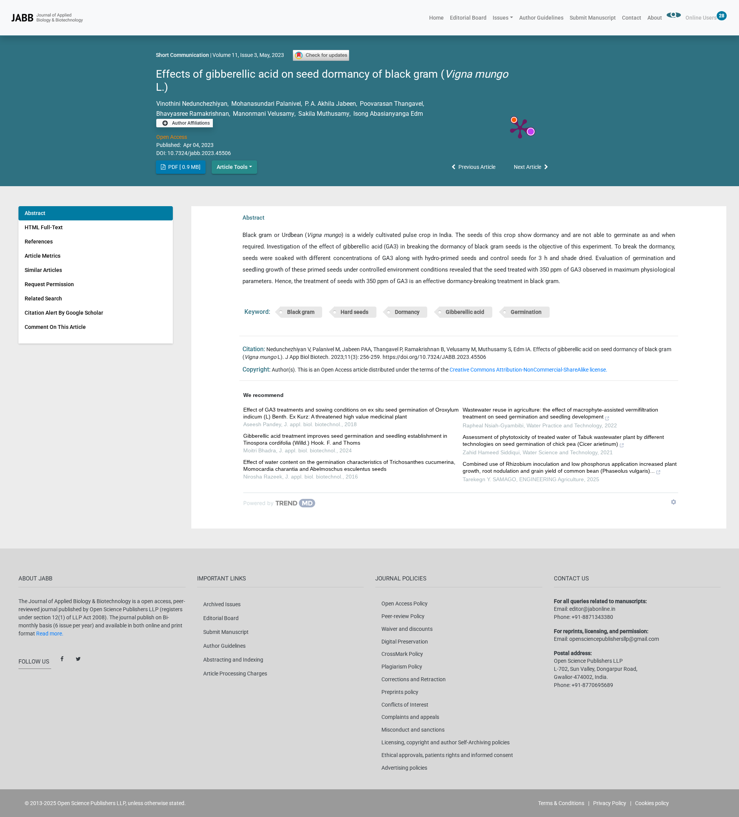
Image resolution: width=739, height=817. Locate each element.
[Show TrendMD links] (673, 502)
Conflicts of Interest (404, 705)
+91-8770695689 (592, 685)
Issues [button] (500, 18)
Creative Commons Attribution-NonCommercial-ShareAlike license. (528, 370)
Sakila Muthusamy (323, 113)
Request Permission (49, 284)
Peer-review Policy (403, 616)
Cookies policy (652, 803)
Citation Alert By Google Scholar (64, 313)
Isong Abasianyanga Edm (388, 113)
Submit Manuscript (593, 18)
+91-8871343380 (592, 617)
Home (438, 17)
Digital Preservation (404, 642)
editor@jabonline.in (592, 609)
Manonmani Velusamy (262, 113)
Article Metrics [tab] (42, 256)
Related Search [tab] (43, 298)
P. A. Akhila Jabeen (329, 103)
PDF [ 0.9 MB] (184, 167)
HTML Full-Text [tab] (44, 227)
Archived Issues (222, 604)
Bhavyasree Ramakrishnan (192, 113)
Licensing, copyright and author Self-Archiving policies (445, 742)
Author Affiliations (190, 123)
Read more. (50, 633)
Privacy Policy (609, 803)
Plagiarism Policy (401, 667)
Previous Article (476, 167)
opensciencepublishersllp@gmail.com (614, 639)
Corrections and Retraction (413, 679)
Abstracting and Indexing (233, 660)
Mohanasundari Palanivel (265, 103)
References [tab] (39, 241)
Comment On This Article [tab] (55, 327)
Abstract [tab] (35, 213)
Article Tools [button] (232, 167)
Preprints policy (399, 692)
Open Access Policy (404, 603)
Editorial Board (468, 18)
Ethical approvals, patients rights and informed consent (447, 755)
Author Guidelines (541, 18)
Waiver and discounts (407, 629)
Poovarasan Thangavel (390, 103)
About (654, 18)
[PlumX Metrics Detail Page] (520, 128)
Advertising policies (404, 768)
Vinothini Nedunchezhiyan (191, 103)
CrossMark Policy (402, 654)
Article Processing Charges (235, 673)
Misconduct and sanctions (413, 730)
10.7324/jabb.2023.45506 (199, 153)
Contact (631, 18)
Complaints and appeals (410, 717)
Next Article (527, 167)
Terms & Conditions (561, 803)
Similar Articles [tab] (43, 270)
